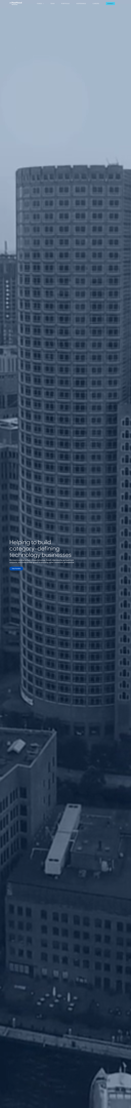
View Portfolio (16, 568)
